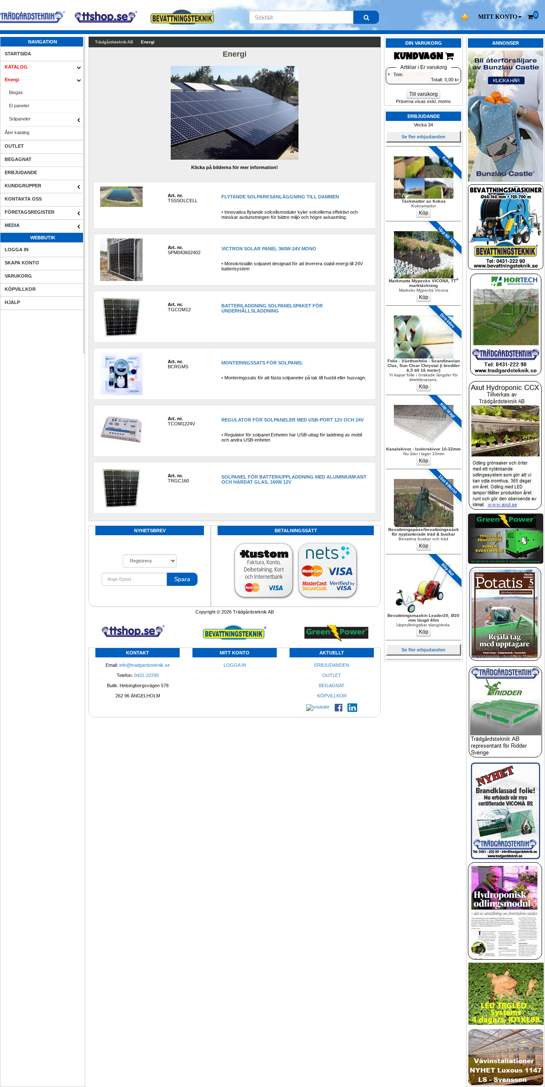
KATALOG (16, 66)
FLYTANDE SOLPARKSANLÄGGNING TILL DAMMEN (280, 196)
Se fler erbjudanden (423, 136)
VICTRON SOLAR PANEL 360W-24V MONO (268, 248)
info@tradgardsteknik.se (144, 665)
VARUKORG (18, 275)
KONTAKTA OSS (23, 198)
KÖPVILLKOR (20, 289)
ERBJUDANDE (21, 172)
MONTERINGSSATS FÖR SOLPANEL (262, 362)
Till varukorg (423, 94)
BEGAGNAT (18, 159)
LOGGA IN (17, 249)
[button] (500, 17)
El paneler (19, 105)
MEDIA (12, 225)
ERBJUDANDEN (331, 665)
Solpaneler (20, 118)
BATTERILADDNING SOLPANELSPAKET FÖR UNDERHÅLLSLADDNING (272, 308)
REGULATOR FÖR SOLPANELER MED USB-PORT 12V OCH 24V (292, 419)
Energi (12, 79)
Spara (182, 579)
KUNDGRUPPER (23, 185)
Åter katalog (17, 132)
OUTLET (14, 146)
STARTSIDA (18, 53)
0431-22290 (146, 675)
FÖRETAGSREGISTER (29, 212)
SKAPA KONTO (22, 262)
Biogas (16, 92)
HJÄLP (12, 302)
